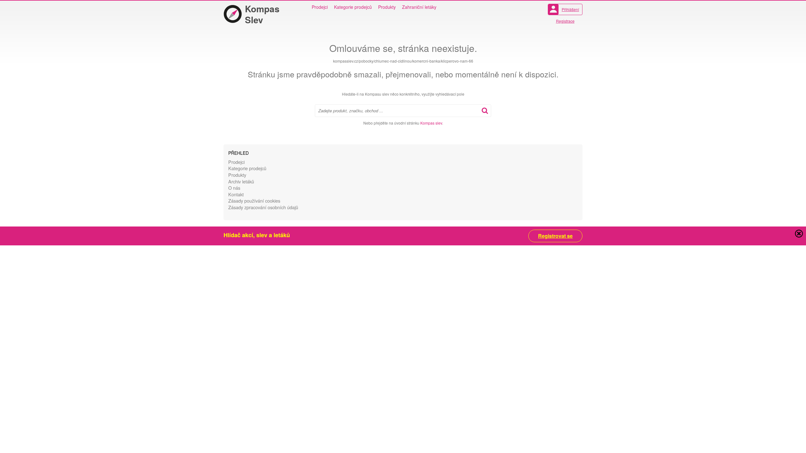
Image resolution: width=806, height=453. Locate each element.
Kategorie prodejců (353, 7)
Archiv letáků (241, 181)
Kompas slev (431, 123)
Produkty (387, 7)
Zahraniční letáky (419, 7)
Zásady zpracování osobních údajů (263, 207)
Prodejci (320, 7)
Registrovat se (555, 235)
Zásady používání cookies (254, 200)
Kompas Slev (262, 14)
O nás (234, 187)
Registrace (565, 21)
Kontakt (236, 194)
